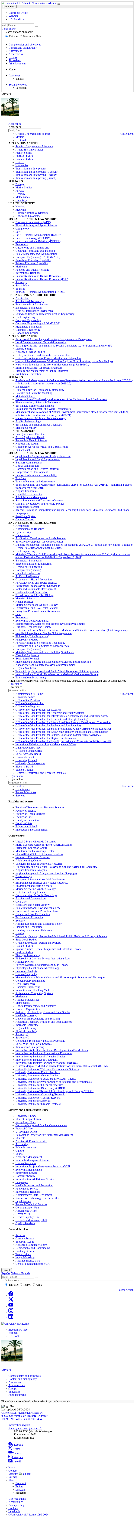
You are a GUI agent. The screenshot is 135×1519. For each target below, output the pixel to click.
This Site (13, 1284)
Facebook (17, 1444)
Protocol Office (24, 1128)
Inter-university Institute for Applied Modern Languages (46, 1062)
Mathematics (22, 196)
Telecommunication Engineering (33, 563)
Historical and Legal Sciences (31, 892)
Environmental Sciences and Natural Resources (41, 882)
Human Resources (25, 1163)
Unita (39, 1284)
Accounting (21, 1144)
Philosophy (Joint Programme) (32, 636)
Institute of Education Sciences (32, 857)
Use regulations (17, 1498)
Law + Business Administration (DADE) (38, 234)
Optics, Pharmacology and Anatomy (35, 1005)
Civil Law (21, 901)
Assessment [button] (14, 1382)
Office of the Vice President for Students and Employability (48, 725)
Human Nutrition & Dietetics (31, 212)
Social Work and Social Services (33, 1043)
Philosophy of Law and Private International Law (42, 958)
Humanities (21, 165)
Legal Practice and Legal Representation (37, 459)
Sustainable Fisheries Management (34, 405)
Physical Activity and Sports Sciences (36, 225)
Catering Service (24, 1238)
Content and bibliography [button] (22, 1378)
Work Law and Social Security (32, 904)
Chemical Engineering (27, 329)
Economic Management (28, 1169)
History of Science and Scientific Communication (42, 355)
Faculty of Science (25, 810)
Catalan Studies (24, 159)
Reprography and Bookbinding (32, 1247)
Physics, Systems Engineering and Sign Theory (41, 964)
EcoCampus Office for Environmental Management (44, 1134)
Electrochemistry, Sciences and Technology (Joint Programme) (50, 623)
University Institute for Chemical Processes (39, 1084)
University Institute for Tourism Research (38, 1097)
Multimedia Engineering (28, 326)
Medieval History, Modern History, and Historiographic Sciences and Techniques (60, 977)
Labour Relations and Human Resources (37, 276)
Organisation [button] (15, 776)
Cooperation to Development (31, 472)
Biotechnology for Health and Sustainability (39, 389)
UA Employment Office (28, 750)
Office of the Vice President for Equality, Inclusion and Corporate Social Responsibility (63, 741)
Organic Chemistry (26, 1028)
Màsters (19, 136)
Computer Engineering (28, 320)
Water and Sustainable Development (35, 588)
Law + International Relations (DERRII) (37, 241)
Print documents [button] (17, 1394)
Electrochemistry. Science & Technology (38, 402)
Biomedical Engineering (28, 307)
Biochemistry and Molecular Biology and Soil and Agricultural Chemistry (56, 866)
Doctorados (21, 140)
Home (11, 1467)
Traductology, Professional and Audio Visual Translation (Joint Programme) (57, 671)
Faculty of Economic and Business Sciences (39, 807)
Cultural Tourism (24, 519)
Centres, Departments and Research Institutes (40, 772)
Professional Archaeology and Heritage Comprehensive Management (53, 339)
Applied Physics (24, 961)
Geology (20, 193)
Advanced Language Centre (31, 1244)
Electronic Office (17, 1329)
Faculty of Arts (23, 823)
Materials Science (25, 396)
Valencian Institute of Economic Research (38, 863)
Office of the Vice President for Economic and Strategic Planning (51, 719)
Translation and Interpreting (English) (36, 174)
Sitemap (12, 1476)
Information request (19, 1424)
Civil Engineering (25, 317)
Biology (19, 184)
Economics (21, 244)
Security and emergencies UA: (25, 1428)
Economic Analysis (26, 971)
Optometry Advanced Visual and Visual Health (41, 446)
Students (20, 1137)
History (19, 162)
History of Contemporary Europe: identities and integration (48, 358)
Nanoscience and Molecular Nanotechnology (40, 418)
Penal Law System (25, 516)
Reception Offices (25, 1122)
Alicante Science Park (27, 1260)
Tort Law (20, 478)
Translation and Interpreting (30, 168)
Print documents (18, 63)
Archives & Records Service (31, 1141)
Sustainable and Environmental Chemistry (38, 424)
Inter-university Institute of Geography (36, 1059)
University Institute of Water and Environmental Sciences (47, 1069)
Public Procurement (26, 1147)
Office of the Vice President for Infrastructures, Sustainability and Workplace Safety (61, 715)
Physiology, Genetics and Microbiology (37, 967)
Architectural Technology (29, 301)
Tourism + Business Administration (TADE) (40, 291)
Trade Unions (23, 1254)
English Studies (24, 155)
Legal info (14, 1511)
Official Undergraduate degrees (32, 133)
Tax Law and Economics (29, 917)
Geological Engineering (28, 566)
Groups (13, 57)
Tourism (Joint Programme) (30, 677)
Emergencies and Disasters (30, 434)
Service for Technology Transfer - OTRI (37, 1198)
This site (13, 36)
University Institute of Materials (32, 1100)
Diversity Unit (23, 1213)
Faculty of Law (24, 816)
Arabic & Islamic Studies (29, 149)
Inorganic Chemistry (26, 1024)
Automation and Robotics (29, 528)
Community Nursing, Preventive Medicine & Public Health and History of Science (61, 936)
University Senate (25, 757)
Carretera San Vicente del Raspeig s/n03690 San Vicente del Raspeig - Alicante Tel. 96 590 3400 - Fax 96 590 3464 (24, 1415)
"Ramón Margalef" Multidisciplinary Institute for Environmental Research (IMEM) (61, 1065)
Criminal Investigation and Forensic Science (39, 503)
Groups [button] (12, 1388)
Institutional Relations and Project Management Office (45, 744)
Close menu (9, 6)
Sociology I (21, 1034)
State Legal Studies (26, 939)
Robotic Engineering (26, 332)
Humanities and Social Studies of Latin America (42, 645)
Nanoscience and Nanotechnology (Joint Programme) (45, 664)
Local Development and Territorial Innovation (40, 342)
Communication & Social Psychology (36, 895)
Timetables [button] (14, 1391)
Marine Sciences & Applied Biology (35, 888)
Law (18, 231)
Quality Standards (25, 1223)
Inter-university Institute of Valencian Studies (40, 1056)
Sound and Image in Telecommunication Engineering (45, 313)
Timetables (15, 60)
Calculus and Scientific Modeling (33, 392)
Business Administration (28, 462)
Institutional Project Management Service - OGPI (42, 1166)
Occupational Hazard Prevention (33, 579)
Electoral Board (24, 766)
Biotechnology (23, 876)
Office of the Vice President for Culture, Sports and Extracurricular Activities (58, 734)
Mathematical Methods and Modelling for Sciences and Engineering (53, 661)
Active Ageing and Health (29, 437)
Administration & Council (29, 693)
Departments (22, 789)
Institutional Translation (28, 374)
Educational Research (27, 506)
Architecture (22, 298)
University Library (25, 1115)
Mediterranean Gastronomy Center (34, 851)
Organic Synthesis (25, 668)
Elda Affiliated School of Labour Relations (39, 854)
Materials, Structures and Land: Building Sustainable (44, 652)
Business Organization (27, 1009)
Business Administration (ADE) (33, 222)
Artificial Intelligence (27, 576)
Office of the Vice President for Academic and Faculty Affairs (49, 712)
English (6, 1270)
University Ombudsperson (30, 763)
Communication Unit (27, 1207)
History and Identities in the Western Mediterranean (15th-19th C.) (52, 364)
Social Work (22, 285)
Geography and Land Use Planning (35, 250)
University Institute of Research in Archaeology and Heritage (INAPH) (54, 1091)
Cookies (13, 1508)
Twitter (16, 1448)
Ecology (20, 920)
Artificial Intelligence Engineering (34, 310)
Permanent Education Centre (31, 847)
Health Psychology (26, 1015)
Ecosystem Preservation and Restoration (37, 611)
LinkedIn (17, 1461)
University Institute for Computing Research (40, 1094)
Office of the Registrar (27, 706)
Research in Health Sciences (31, 440)
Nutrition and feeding (27, 443)
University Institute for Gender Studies (36, 1075)
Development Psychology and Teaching (37, 1018)
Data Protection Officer (28, 747)
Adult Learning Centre (28, 860)
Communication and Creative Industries (37, 468)
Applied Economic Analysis (31, 869)
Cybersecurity (23, 532)
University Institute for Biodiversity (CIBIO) (40, 1088)
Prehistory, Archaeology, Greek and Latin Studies (42, 1012)
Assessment (15, 50)
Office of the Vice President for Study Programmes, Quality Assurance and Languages (63, 728)
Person (26, 36)
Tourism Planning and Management (35, 481)
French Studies (23, 152)
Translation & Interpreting (29, 1047)
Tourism (20, 288)
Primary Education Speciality (31, 263)
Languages (21, 1182)
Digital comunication (27, 465)
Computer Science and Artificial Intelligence (40, 879)
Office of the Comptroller (29, 703)
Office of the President (27, 700)
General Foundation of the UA (32, 1263)
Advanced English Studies (30, 351)
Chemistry (21, 200)
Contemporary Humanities (30, 980)
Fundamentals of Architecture (31, 304)
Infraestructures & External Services (35, 1179)
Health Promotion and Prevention (34, 1185)
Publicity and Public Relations (32, 269)
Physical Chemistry (26, 1031)
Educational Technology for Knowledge (37, 585)
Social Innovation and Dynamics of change (39, 500)
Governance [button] (15, 683)
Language (14, 75)
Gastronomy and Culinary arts (32, 247)
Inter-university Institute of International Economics (43, 1053)
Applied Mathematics (27, 999)
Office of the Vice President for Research (38, 709)
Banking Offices (24, 1251)
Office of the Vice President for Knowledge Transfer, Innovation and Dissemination (61, 731)
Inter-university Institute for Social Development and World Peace (51, 1050)
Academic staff (17, 54)
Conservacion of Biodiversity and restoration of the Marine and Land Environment (61, 399)
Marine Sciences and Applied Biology (36, 604)
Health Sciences (24, 601)
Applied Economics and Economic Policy (38, 923)
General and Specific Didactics (32, 914)
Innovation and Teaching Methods (34, 990)
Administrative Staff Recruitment (33, 1194)
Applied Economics (26, 490)
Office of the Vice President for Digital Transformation (45, 738)
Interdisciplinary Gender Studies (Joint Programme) (43, 633)
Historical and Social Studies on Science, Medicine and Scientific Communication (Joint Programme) (71, 630)
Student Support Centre (28, 1119)
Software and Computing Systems (34, 993)
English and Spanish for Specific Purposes (38, 367)
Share (11, 1480)
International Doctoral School (31, 829)
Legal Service (23, 1201)
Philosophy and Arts (26, 639)
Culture (19, 1150)
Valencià (16, 1273)
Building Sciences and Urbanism (33, 930)
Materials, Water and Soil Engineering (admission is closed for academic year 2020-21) (72, 556)
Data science (22, 535)
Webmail (13, 1332)
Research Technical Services (31, 1204)
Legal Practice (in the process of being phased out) (43, 456)
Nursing (19, 206)
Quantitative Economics (28, 494)
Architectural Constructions (30, 898)
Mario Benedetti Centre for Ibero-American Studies (43, 844)
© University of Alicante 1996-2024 (28, 1514)
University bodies (25, 696)
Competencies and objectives (25, 44)
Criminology (22, 228)
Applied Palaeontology (28, 421)
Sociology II (22, 1037)
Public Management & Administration (36, 253)
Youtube (16, 1453)
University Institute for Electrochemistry (37, 1072)
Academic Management (28, 1156)
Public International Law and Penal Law (37, 907)
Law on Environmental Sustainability (36, 475)
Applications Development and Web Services (40, 538)
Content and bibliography (23, 47)
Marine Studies (23, 187)
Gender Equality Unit (27, 1217)
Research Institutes (25, 792)
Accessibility (15, 1501)
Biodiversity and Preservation (31, 592)
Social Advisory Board (28, 753)
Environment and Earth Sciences (33, 885)
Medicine (20, 209)
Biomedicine (22, 386)
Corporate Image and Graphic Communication (41, 1125)
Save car (20, 1235)
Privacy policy (16, 1505)
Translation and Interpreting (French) (35, 178)
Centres (19, 786)
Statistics (13, 1473)
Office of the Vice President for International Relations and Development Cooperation (63, 722)
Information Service (26, 1172)
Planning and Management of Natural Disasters (41, 370)
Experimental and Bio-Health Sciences (36, 607)
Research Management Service (32, 1160)
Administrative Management (31, 497)
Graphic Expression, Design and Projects (38, 942)
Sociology (21, 282)
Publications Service (26, 1188)
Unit (38, 36)
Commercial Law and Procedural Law (36, 911)
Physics (19, 190)
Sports (18, 1153)
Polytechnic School (26, 826)
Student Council (24, 769)
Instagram (17, 1457)
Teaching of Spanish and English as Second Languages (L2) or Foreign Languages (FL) (64, 345)
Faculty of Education (27, 820)
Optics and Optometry (27, 215)
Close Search (9, 28)
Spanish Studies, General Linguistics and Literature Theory (48, 949)
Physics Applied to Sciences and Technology (40, 642)
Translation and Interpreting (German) (36, 171)
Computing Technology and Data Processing (40, 1040)
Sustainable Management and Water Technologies (43, 408)
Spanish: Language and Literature (34, 146)
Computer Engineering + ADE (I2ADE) (37, 257)
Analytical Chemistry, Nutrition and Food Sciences (43, 1021)
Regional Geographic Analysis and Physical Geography (46, 873)
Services (20, 795)
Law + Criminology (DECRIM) (33, 238)
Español (5, 1273)
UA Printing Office (26, 1131)
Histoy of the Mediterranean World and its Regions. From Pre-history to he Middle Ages (64, 361)
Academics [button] (14, 123)
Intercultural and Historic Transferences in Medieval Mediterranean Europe (56, 674)
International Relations (27, 272)
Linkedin (20, 1489)
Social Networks (18, 84)
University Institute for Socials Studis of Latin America (45, 1078)
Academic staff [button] (16, 1385)
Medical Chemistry (26, 427)
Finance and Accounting (29, 926)
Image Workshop (24, 1257)
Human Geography (26, 974)
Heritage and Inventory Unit (31, 1220)
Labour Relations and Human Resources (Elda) (41, 279)
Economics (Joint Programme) (32, 620)
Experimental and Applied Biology (34, 595)
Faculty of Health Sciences (30, 813)
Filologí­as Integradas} (27, 955)
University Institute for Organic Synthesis (38, 1103)
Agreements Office (26, 1210)
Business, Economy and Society (33, 626)
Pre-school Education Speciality (33, 260)
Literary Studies (24, 348)
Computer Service (25, 1175)
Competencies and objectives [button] (24, 1375)
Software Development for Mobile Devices (39, 541)
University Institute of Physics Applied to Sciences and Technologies (53, 1081)
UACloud (14, 1335)
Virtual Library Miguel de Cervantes (35, 841)
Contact (12, 1470)
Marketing (21, 266)
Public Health (23, 449)
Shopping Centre (24, 1241)
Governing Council (26, 760)
